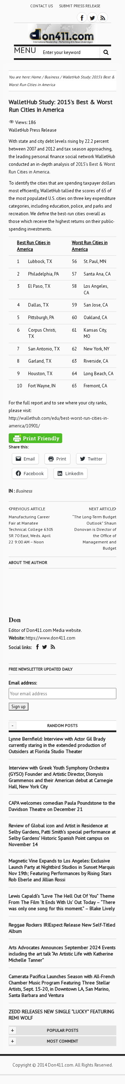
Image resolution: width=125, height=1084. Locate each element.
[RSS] (103, 17)
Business (24, 491)
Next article (101, 508)
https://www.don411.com (50, 638)
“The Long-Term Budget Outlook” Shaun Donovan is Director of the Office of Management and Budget (94, 532)
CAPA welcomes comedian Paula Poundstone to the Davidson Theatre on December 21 (62, 806)
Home (36, 77)
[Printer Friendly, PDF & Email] (35, 438)
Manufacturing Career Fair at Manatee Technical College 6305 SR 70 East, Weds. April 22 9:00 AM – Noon (31, 529)
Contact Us (41, 5)
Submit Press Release (79, 5)
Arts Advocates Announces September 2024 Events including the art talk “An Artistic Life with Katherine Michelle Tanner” (62, 953)
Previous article (28, 508)
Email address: (23, 683)
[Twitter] (92, 17)
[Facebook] (82, 17)
